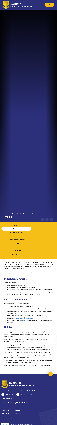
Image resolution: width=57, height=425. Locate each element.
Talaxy (23, 320)
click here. (30, 367)
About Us (4, 407)
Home (6, 213)
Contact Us (18, 413)
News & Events (5, 413)
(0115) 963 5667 (10, 394)
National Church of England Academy (7, 403)
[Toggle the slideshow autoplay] (51, 219)
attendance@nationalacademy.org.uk (25, 318)
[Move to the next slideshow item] (47, 219)
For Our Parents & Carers (19, 213)
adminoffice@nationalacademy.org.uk (30, 394)
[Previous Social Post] (49, 239)
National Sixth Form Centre (21, 403)
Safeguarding (5, 410)
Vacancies (18, 410)
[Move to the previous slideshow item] (42, 219)
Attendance (34, 213)
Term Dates (18, 407)
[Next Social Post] (54, 239)
